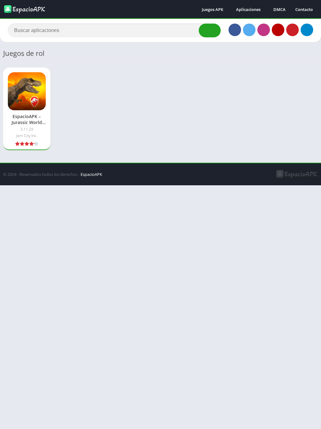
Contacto (304, 9)
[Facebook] (235, 30)
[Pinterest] (292, 30)
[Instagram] (263, 30)
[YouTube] (278, 30)
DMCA (279, 9)
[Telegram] (307, 30)
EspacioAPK (91, 174)
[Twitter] (249, 30)
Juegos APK (212, 9)
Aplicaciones (248, 9)
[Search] (210, 30)
